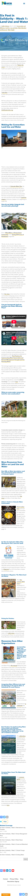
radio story (11, 633)
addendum (22, 736)
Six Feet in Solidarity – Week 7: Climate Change (12, 850)
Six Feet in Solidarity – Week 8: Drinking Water (12, 854)
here (16, 381)
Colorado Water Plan (16, 186)
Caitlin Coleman (5, 26)
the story (7, 294)
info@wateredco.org (7, 110)
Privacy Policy (14, 879)
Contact (5, 879)
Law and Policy (14, 28)
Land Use (7, 28)
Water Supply (11, 29)
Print (5, 821)
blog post (6, 569)
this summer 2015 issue (21, 581)
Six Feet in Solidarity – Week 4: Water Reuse (11, 840)
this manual (14, 665)
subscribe (4, 92)
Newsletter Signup (13, 881)
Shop (21, 879)
